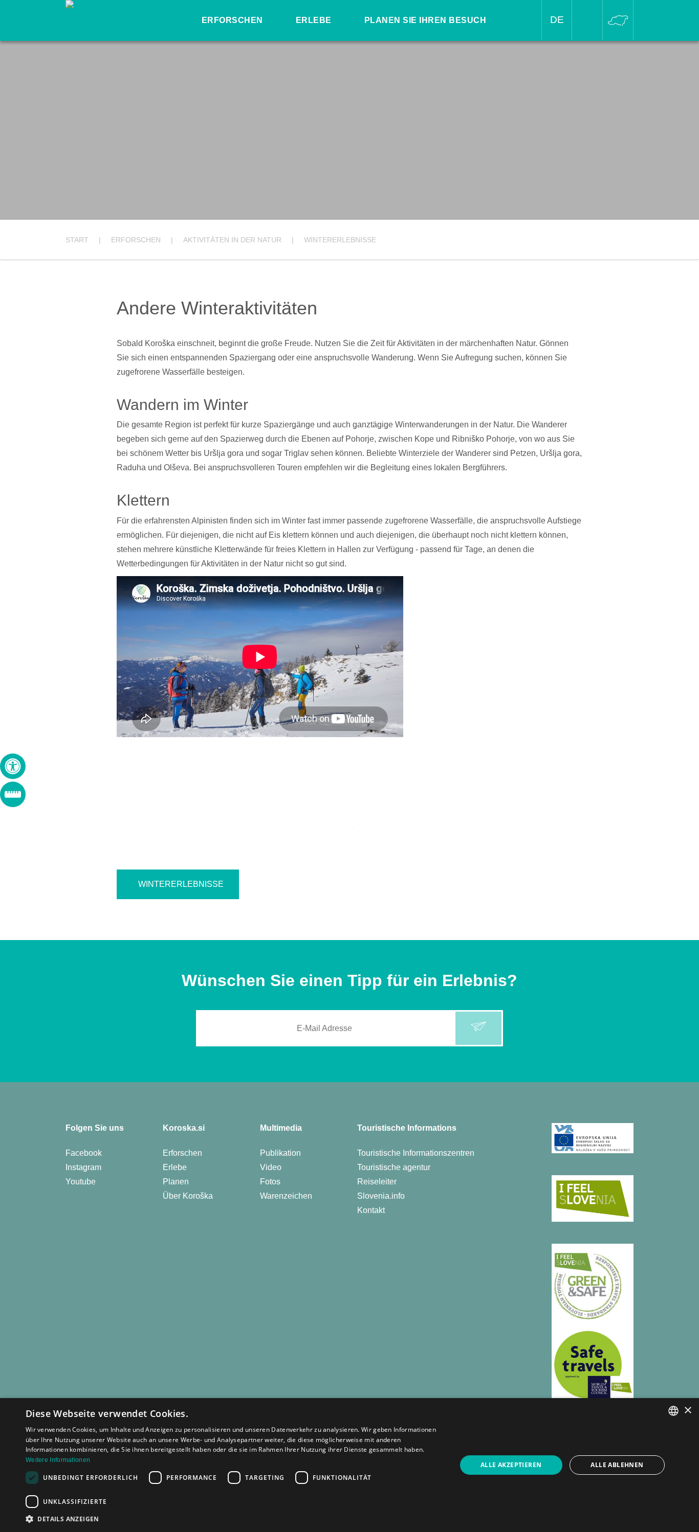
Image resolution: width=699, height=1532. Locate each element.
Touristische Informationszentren (415, 1153)
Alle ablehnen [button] (617, 1464)
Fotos (270, 1181)
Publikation (280, 1153)
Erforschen (182, 1153)
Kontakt (371, 1210)
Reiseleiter (377, 1181)
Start (77, 239)
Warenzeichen (286, 1196)
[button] (234, 1519)
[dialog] (349, 1465)
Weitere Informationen (58, 1460)
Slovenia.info (381, 1196)
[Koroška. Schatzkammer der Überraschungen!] (122, 13)
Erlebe (175, 1167)
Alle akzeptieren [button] (510, 1464)
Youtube (80, 1181)
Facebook (83, 1153)
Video (270, 1167)
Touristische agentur (393, 1167)
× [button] (687, 1410)
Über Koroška (188, 1196)
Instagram (83, 1167)
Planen (176, 1181)
